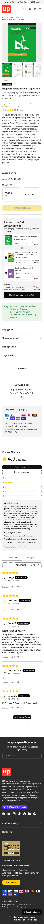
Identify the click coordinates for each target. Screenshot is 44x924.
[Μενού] (40, 9)
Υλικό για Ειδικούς (14, 18)
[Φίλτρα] (10, 565)
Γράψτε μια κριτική (22, 467)
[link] (8, 240)
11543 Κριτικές (35, 2)
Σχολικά (5, 80)
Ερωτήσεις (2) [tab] (32, 557)
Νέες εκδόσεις (11, 882)
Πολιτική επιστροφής (24, 905)
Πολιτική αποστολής (8, 907)
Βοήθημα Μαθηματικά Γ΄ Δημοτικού (13, 20)
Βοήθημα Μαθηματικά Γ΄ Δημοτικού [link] (26, 236)
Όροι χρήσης (21, 907)
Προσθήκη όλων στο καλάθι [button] (22, 295)
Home (4, 18)
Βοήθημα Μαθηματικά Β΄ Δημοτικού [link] (24, 269)
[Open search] (4, 565)
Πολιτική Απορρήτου (8, 905)
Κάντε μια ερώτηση (22, 472)
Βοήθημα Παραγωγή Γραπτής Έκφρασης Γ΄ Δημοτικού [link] (26, 253)
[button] (35, 9)
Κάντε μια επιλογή (22, 207)
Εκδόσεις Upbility (13, 901)
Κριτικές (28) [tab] (12, 557)
